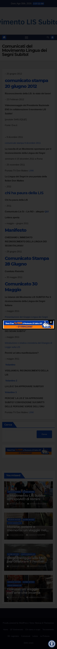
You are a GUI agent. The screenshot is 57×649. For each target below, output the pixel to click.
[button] (52, 644)
